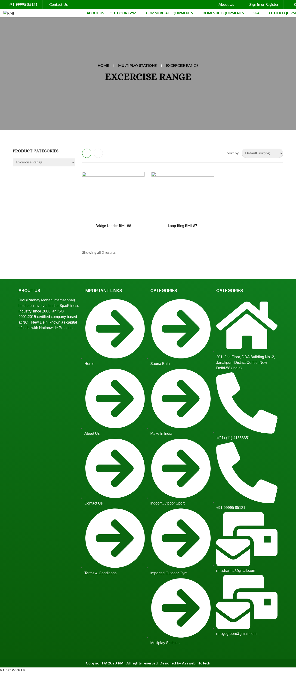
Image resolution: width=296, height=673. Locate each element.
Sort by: (233, 153)
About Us (226, 4)
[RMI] (8, 13)
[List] (98, 153)
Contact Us (58, 4)
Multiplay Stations (137, 65)
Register (271, 4)
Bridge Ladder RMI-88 (113, 226)
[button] (13, 670)
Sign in (254, 4)
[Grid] (86, 153)
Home (103, 65)
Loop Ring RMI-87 (182, 226)
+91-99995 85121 (22, 4)
